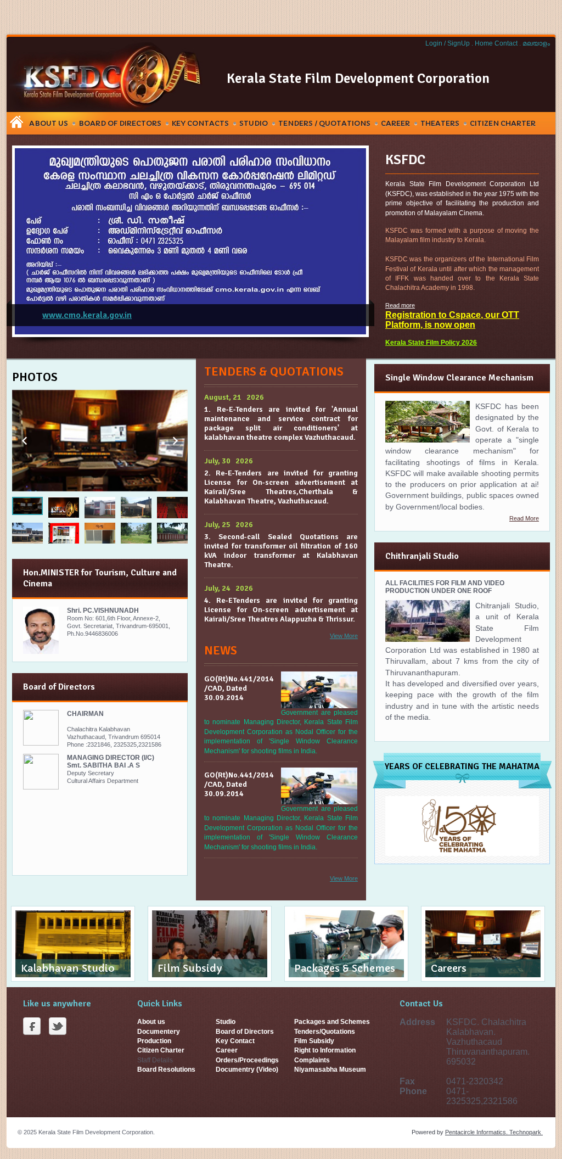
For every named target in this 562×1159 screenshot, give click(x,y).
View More (344, 635)
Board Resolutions (166, 1069)
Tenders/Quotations (324, 1031)
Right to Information (325, 1050)
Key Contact (235, 1041)
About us (151, 1022)
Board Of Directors (119, 123)
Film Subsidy (314, 1041)
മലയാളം (536, 43)
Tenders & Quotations (274, 371)
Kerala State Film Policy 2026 (431, 342)
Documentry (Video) (247, 1069)
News (220, 650)
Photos (35, 376)
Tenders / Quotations (324, 123)
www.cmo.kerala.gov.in (87, 315)
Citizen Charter (503, 123)
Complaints (312, 1060)
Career (395, 123)
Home (484, 43)
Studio (253, 123)
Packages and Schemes (332, 1022)
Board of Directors (245, 1031)
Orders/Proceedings (247, 1060)
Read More (524, 518)
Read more (400, 305)
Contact (506, 43)
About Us (48, 123)
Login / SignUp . (449, 43)
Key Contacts (200, 123)
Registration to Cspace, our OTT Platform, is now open (452, 319)
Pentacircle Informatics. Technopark (494, 1132)
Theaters (439, 123)
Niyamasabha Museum (330, 1069)
